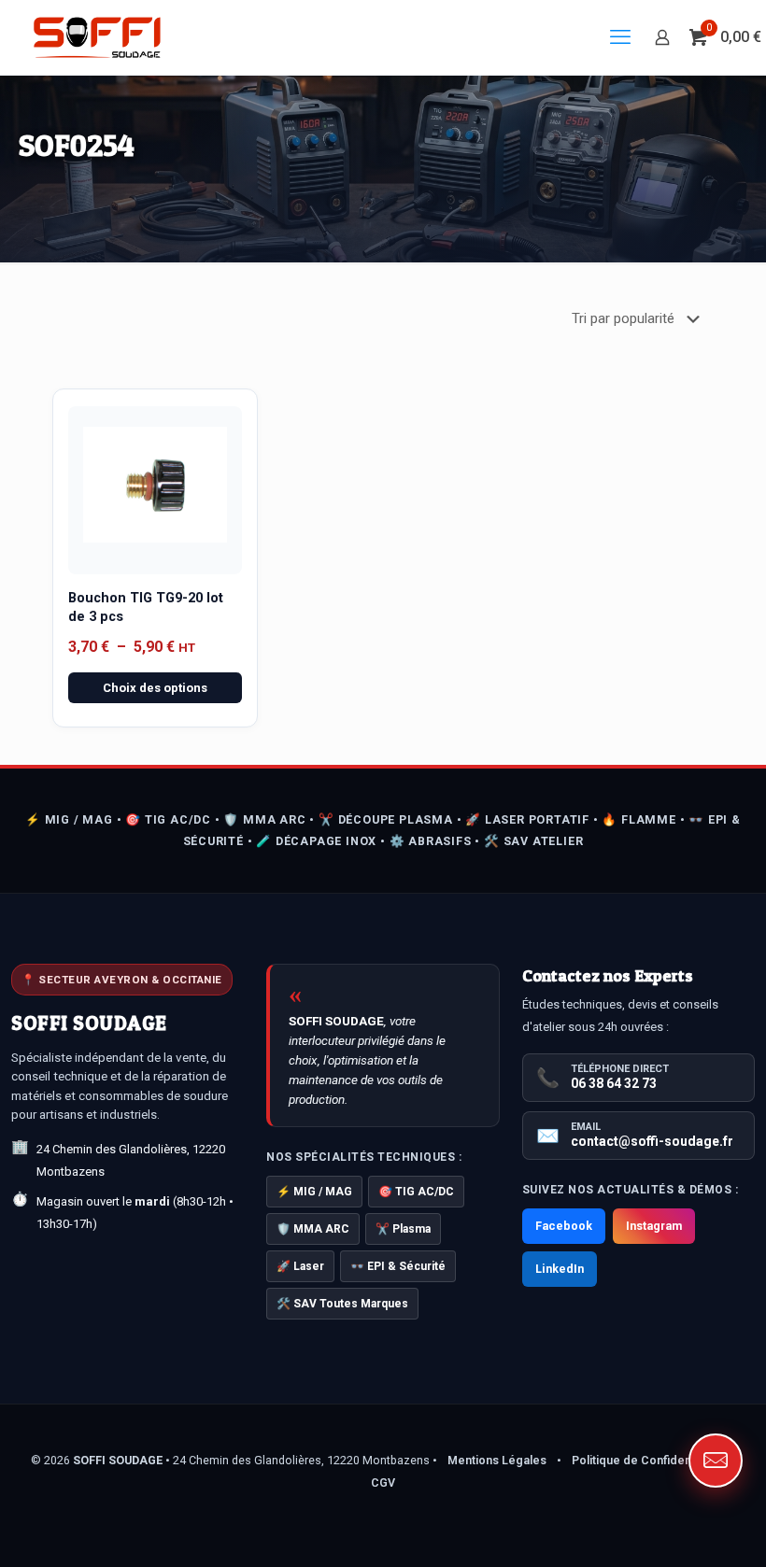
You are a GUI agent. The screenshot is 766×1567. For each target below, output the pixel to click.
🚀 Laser (300, 1266)
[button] (715, 1460)
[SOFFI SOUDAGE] (97, 37)
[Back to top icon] (676, 1528)
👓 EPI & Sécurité (398, 1266)
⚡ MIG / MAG (314, 1191)
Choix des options (155, 688)
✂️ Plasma (403, 1228)
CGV (383, 1482)
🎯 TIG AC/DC (416, 1191)
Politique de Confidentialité (646, 1460)
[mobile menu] (620, 37)
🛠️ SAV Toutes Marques (342, 1303)
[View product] (208, 427)
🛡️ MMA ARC (313, 1228)
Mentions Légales (496, 1460)
